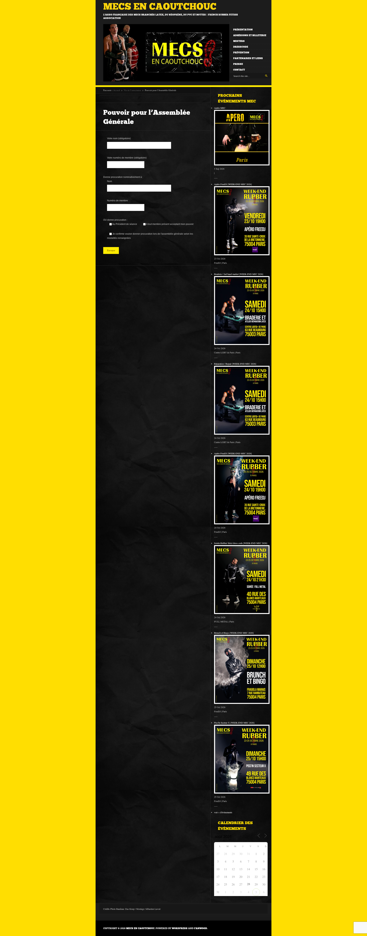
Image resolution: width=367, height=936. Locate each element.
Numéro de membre (117, 200)
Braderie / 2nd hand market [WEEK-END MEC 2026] (238, 274)
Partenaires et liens (248, 58)
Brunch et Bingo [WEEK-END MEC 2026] (234, 632)
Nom (109, 181)
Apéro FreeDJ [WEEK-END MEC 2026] (233, 184)
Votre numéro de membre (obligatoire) (127, 157)
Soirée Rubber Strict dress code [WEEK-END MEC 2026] (240, 543)
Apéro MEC (219, 107)
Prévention (241, 52)
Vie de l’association (132, 90)
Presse (238, 64)
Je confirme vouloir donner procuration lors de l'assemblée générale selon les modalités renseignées (150, 236)
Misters (239, 41)
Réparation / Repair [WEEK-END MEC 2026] (235, 363)
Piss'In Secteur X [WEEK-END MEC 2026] (234, 722)
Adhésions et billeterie (249, 35)
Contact (239, 69)
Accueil (116, 90)
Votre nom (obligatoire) (119, 138)
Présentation (243, 29)
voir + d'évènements (223, 812)
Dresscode (240, 47)
